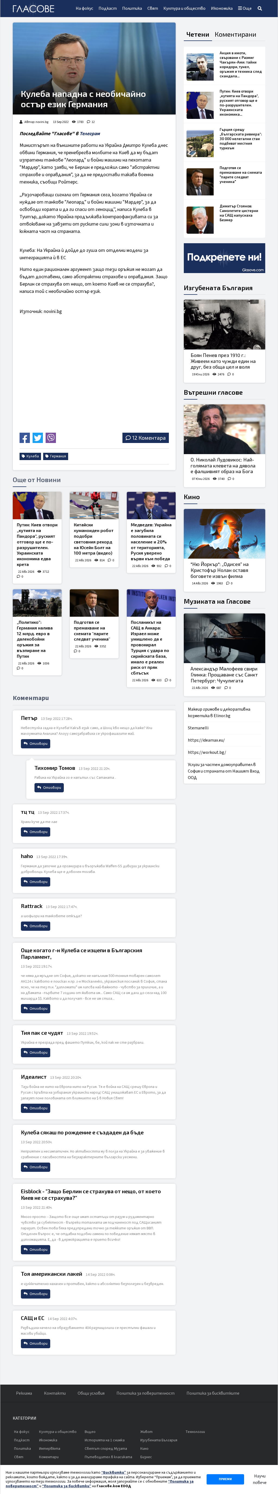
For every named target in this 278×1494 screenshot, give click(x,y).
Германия (57, 456)
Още (247, 8)
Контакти (55, 1393)
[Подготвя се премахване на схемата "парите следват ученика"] (94, 603)
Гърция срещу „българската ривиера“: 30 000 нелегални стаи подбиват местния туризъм (241, 138)
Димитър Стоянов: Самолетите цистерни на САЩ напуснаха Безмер (239, 213)
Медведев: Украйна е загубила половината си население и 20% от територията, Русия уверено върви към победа (151, 541)
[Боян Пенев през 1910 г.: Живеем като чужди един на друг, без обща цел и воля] (224, 325)
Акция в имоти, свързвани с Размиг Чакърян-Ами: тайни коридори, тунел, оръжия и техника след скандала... (241, 64)
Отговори (38, 743)
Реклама (24, 1393)
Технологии (195, 1432)
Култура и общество (184, 8)
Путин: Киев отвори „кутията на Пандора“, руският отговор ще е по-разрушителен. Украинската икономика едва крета (37, 544)
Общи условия (91, 1393)
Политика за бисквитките (213, 1393)
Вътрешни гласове (213, 392)
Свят (152, 8)
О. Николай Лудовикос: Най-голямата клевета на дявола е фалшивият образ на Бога (223, 465)
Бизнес (146, 1457)
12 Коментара (149, 438)
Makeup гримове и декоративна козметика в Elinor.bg (219, 712)
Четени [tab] (198, 34)
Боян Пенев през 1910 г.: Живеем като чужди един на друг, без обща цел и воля (223, 361)
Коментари (49, 1457)
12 (93, 122)
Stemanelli (198, 728)
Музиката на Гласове (217, 601)
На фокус (84, 8)
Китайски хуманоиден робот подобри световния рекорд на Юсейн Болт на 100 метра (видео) (93, 538)
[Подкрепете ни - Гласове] (224, 258)
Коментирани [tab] (235, 34)
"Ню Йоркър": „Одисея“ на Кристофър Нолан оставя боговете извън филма (220, 570)
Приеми (225, 1479)
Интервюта (49, 1448)
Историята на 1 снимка (105, 1440)
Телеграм (90, 133)
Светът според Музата (106, 1448)
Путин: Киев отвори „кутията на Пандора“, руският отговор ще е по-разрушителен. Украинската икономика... (239, 102)
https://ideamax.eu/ (206, 740)
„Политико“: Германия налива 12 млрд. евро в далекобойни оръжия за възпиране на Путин (35, 639)
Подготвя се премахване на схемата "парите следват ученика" (92, 630)
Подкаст (108, 8)
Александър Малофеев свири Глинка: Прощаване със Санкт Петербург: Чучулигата (224, 674)
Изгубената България (218, 288)
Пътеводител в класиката (108, 1457)
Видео (90, 1432)
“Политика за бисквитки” (66, 1486)
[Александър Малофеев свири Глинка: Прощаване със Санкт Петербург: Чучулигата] (224, 638)
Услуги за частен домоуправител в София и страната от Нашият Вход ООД (224, 771)
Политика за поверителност (145, 1393)
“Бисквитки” (113, 1472)
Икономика (222, 8)
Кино (192, 497)
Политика (132, 8)
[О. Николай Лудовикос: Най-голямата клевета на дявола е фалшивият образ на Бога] (224, 429)
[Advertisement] (65, 392)
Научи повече (260, 1479)
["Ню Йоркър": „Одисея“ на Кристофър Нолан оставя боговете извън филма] (224, 534)
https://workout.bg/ (207, 752)
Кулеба (32, 456)
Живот (146, 1432)
